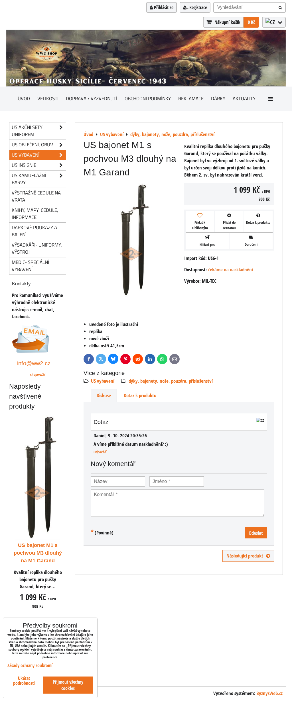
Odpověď (100, 451)
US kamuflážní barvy (29, 179)
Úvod (24, 98)
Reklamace (191, 98)
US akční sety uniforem (27, 131)
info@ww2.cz (33, 363)
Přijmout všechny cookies (68, 685)
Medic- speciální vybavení (30, 266)
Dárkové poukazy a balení (34, 231)
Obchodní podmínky (148, 98)
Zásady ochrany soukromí (29, 665)
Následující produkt (244, 555)
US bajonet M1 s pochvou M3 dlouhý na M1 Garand (38, 552)
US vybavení (102, 381)
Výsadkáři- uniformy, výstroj (37, 248)
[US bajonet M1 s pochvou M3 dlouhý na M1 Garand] (131, 241)
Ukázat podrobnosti (24, 681)
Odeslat (256, 533)
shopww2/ (37, 374)
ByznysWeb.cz (269, 693)
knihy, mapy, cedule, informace (35, 213)
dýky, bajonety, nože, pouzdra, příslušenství (171, 381)
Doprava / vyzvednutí (91, 98)
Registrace (197, 7)
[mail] (30, 351)
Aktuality (244, 98)
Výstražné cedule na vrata (36, 196)
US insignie (24, 165)
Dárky (218, 98)
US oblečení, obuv (32, 144)
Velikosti (47, 98)
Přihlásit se (163, 7)
